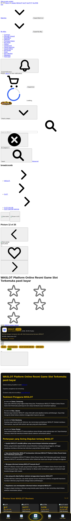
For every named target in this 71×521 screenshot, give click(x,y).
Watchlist (7, 39)
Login (21, 518)
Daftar (35, 518)
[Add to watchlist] (14, 253)
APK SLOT (40, 347)
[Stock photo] (5, 216)
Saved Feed (8, 45)
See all (66, 498)
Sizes (6, 52)
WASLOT (19, 3)
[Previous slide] (4, 508)
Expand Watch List (38, 18)
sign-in (7, 73)
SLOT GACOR (13, 347)
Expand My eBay (37, 31)
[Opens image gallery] (1, 245)
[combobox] (19, 132)
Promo (8, 518)
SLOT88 (35, 3)
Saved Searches (9, 47)
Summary (7, 34)
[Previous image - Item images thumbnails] (14, 234)
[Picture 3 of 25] (15, 216)
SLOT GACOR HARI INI (26, 347)
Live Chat (62, 518)
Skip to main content (7, 1)
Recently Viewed (9, 36)
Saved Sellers (8, 49)
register (13, 3)
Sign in (7, 3)
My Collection (8, 53)
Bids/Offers (7, 38)
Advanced (35, 161)
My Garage (7, 50)
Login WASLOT (25, 392)
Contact (11, 338)
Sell (2, 4)
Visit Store (5, 338)
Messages (7, 55)
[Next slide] (66, 508)
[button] (16, 155)
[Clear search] (14, 140)
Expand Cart (31, 87)
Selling (6, 44)
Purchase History (9, 41)
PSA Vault (7, 56)
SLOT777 (29, 3)
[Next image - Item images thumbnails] (14, 267)
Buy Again (7, 42)
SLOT (24, 3)
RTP (49, 518)
